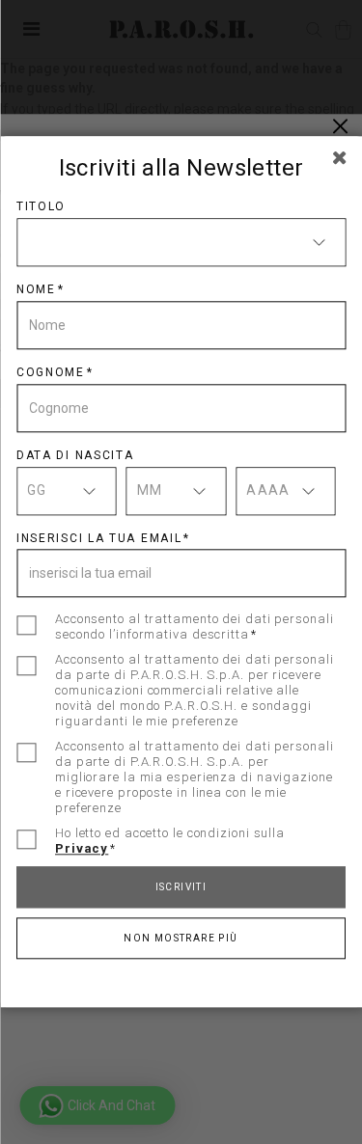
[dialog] (181, 572)
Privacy (81, 849)
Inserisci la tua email (98, 538)
